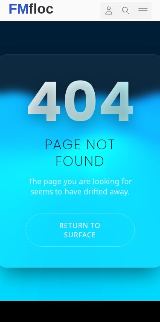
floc (31, 7)
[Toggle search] (125, 10)
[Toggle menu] (142, 10)
